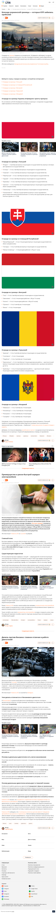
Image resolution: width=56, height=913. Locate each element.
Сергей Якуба (9, 829)
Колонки (35, 6)
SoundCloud (34, 894)
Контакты (4, 869)
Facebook (6, 896)
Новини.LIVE (15, 533)
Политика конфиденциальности (36, 867)
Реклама (4, 871)
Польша (4, 436)
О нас (3, 865)
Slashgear (30, 692)
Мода (29, 851)
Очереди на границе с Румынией (13, 91)
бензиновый (7, 700)
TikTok (32, 886)
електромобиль (31, 620)
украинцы (26, 436)
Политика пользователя (34, 865)
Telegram (6, 888)
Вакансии (4, 867)
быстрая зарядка (37, 523)
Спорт (29, 6)
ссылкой (23, 533)
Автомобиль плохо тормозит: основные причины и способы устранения (29, 588)
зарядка (45, 620)
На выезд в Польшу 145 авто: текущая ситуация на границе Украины (29, 154)
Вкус (3, 839)
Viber (5, 891)
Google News (34, 888)
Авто (9, 9)
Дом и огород (31, 839)
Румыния (42, 436)
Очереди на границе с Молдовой (13, 94)
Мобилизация (5, 851)
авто (10, 823)
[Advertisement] (28, 72)
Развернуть (28, 857)
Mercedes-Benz (15, 620)
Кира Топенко (9, 441)
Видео (42, 6)
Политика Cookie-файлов (34, 872)
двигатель (23, 823)
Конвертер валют (6, 878)
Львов (29, 845)
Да (53, 911)
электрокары (5, 620)
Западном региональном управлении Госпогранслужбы (31, 64)
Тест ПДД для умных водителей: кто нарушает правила (47, 588)
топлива (14, 682)
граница (18, 436)
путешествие (34, 436)
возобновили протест (28, 430)
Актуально (5, 833)
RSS (32, 896)
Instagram (6, 894)
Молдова (11, 436)
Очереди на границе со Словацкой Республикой (17, 85)
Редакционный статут (33, 869)
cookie (13, 911)
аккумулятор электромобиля (26, 612)
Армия (17, 6)
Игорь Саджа (9, 626)
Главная (3, 9)
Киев (3, 845)
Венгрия (49, 436)
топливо (16, 823)
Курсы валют (5, 876)
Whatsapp (6, 899)
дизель (30, 823)
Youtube (6, 886)
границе (11, 55)
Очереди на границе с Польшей (12, 82)
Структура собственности (8, 872)
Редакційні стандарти (33, 871)
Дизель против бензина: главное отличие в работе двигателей (9, 154)
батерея (23, 620)
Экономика (23, 6)
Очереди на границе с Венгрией (12, 88)
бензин (4, 823)
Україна (5, 6)
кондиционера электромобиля (44, 605)
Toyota (39, 620)
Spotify (33, 891)
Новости (11, 6)
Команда (4, 874)
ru (49, 2)
